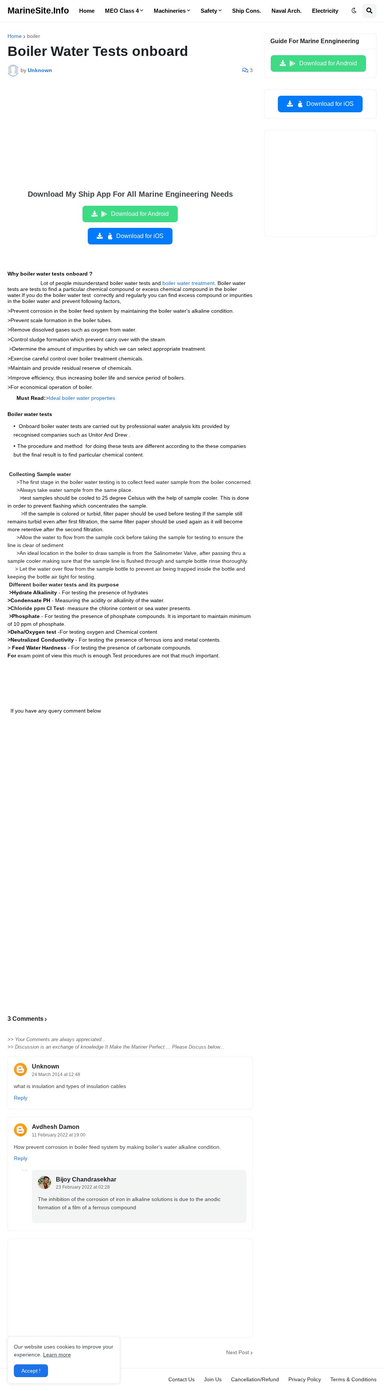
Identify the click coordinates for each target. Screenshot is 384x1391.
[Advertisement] (130, 138)
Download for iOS (140, 236)
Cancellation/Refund (255, 1379)
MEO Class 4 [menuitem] (122, 11)
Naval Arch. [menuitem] (287, 11)
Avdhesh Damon (56, 1127)
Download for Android (140, 214)
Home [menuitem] (86, 11)
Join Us (213, 1379)
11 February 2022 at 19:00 (59, 1135)
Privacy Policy (304, 1379)
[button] (354, 11)
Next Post (237, 1352)
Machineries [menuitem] (170, 11)
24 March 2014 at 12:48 (56, 1074)
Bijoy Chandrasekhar (86, 1179)
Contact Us (181, 1379)
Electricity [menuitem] (325, 11)
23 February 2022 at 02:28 (83, 1187)
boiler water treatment (188, 283)
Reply (20, 1098)
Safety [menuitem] (209, 11)
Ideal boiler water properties (82, 398)
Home (15, 36)
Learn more (57, 1355)
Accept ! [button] (30, 1371)
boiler (33, 36)
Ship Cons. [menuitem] (246, 11)
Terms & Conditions (353, 1379)
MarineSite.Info (38, 10)
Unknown (45, 1066)
